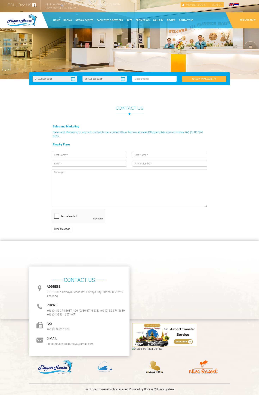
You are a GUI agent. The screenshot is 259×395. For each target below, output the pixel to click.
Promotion (143, 20)
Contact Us (186, 20)
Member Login (196, 4)
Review (171, 20)
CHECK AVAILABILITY (204, 78)
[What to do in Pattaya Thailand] (164, 335)
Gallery (158, 20)
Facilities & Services (110, 20)
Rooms (67, 20)
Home (56, 20)
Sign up (217, 4)
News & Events (84, 20)
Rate (129, 20)
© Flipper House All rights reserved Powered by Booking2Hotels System (129, 389)
